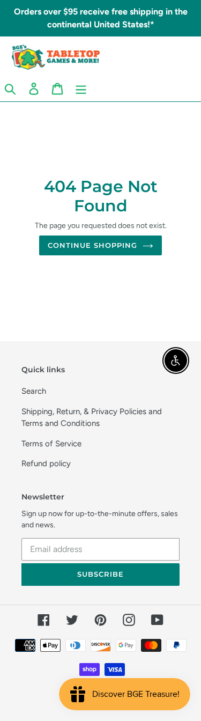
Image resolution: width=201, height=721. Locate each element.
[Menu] (81, 88)
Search (33, 391)
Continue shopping (93, 245)
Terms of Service (51, 443)
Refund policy (46, 463)
